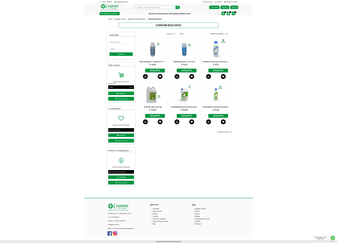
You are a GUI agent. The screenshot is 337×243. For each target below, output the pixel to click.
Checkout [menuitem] (198, 224)
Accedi (235, 2)
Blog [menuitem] (154, 224)
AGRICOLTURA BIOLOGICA (137, 19)
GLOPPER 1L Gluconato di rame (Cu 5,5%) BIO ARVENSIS (215, 62)
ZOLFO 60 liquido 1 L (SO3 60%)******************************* (152, 62)
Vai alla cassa (122, 99)
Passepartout (176, 241)
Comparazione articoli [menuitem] (202, 219)
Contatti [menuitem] (155, 216)
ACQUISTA (155, 70)
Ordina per (169, 33)
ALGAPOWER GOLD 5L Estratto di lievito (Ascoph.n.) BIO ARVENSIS (184, 107)
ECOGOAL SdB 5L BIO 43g (153, 107)
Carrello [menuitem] (197, 221)
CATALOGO (214, 7)
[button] (178, 7)
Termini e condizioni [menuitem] (159, 219)
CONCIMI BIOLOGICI (155, 19)
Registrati (229, 2)
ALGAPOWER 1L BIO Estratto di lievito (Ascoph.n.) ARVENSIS (215, 107)
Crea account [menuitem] (157, 211)
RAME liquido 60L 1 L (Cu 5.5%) (184, 62)
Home (110, 19)
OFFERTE (225, 7)
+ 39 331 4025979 (113, 217)
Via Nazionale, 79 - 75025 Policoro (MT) (119, 213)
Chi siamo (219, 2)
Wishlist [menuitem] (197, 216)
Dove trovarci (208, 2)
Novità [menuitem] (197, 214)
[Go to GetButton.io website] (333, 241)
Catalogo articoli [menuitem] (200, 209)
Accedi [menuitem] (155, 214)
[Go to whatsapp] (333, 238)
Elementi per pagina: (217, 34)
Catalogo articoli (120, 19)
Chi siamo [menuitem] (156, 209)
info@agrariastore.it (122, 2)
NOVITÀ (234, 7)
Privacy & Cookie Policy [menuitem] (160, 221)
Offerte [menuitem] (197, 211)
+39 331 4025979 (106, 2)
